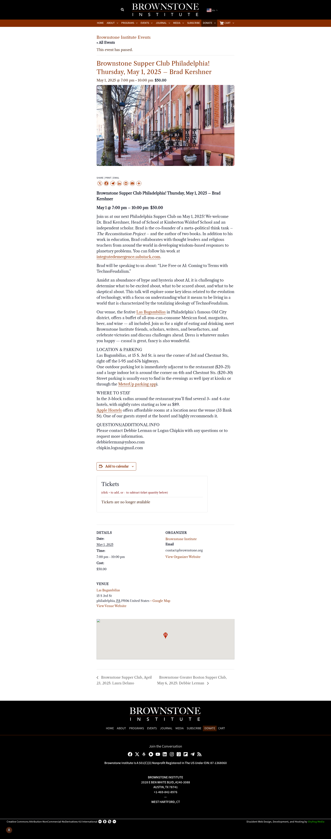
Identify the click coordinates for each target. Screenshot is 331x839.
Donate (209, 728)
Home (110, 728)
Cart (221, 728)
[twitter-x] (138, 754)
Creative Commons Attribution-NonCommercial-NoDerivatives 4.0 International (52, 822)
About (121, 728)
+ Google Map (160, 601)
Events (152, 728)
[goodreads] (179, 754)
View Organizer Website (183, 557)
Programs (136, 728)
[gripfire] (145, 754)
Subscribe (194, 728)
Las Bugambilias (108, 590)
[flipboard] (186, 754)
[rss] (200, 754)
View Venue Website (111, 606)
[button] (122, 10)
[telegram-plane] (193, 754)
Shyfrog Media (316, 822)
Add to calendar (117, 466)
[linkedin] (165, 754)
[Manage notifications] (9, 830)
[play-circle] (152, 754)
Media (179, 728)
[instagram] (172, 754)
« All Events (106, 42)
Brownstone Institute (181, 539)
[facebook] (131, 754)
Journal (166, 728)
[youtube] (158, 754)
